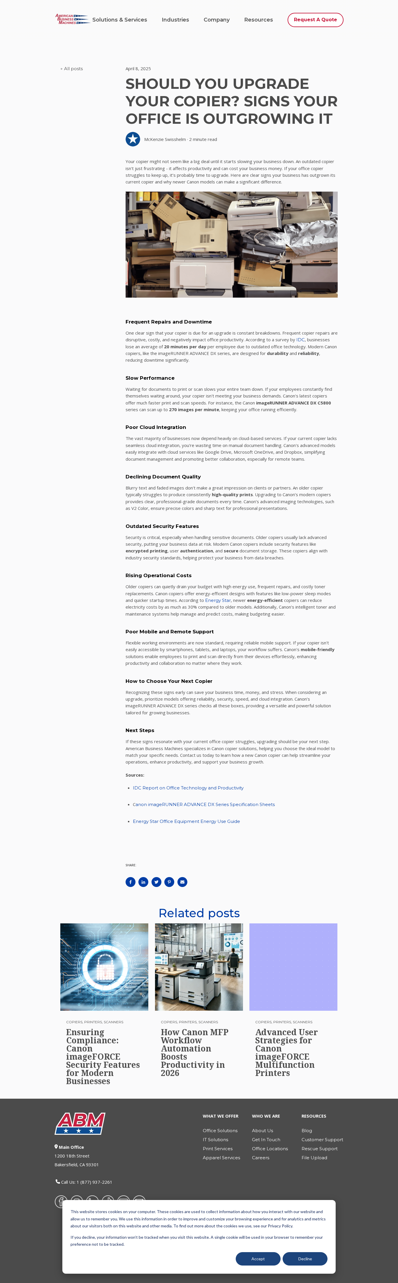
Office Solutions (220, 1130)
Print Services (218, 1148)
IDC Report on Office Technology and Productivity (188, 788)
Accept (258, 1258)
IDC (300, 339)
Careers (260, 1157)
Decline (305, 1258)
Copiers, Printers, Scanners (94, 1022)
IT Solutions (215, 1139)
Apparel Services (221, 1157)
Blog (307, 1130)
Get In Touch (266, 1139)
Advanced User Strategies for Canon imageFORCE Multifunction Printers (286, 1052)
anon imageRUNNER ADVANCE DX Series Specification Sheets (205, 804)
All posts (73, 68)
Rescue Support (320, 1148)
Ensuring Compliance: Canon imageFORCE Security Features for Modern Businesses (103, 1056)
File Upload (314, 1157)
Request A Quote (315, 19)
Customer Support (322, 1139)
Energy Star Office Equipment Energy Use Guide (186, 821)
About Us (262, 1130)
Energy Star (218, 600)
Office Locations (270, 1148)
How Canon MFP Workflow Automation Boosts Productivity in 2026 (194, 1052)
